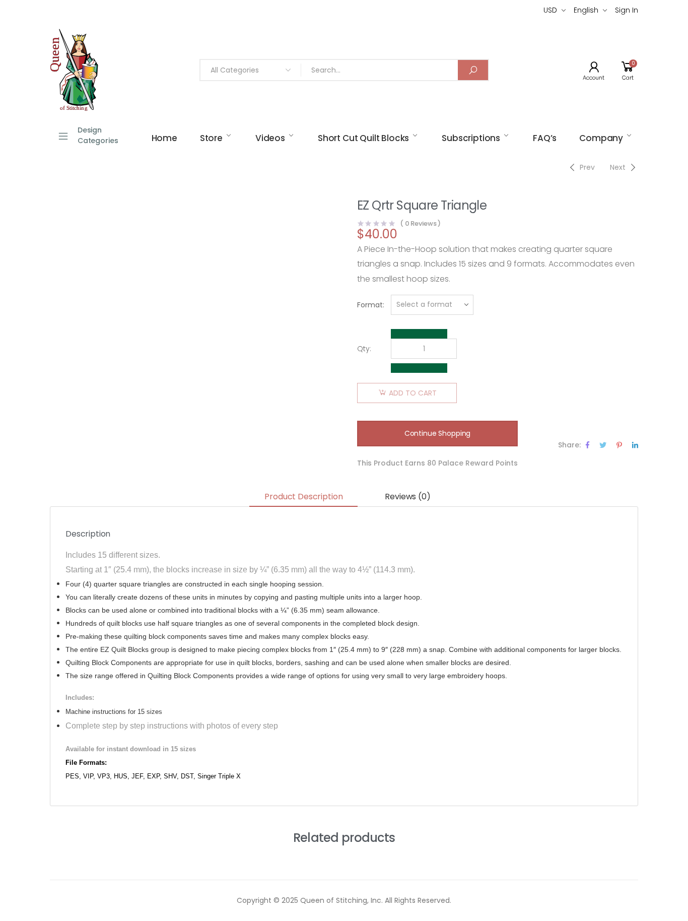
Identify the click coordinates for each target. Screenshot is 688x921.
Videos (270, 138)
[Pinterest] (619, 444)
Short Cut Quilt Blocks (363, 138)
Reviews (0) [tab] (407, 496)
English (586, 10)
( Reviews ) (420, 223)
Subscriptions (471, 138)
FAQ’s (545, 138)
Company (601, 138)
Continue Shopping (437, 433)
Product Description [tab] (303, 496)
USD (550, 10)
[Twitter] (602, 444)
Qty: (364, 349)
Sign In (626, 10)
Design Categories (98, 135)
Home (164, 138)
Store (211, 138)
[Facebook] (587, 444)
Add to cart (413, 393)
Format (370, 305)
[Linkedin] (635, 444)
